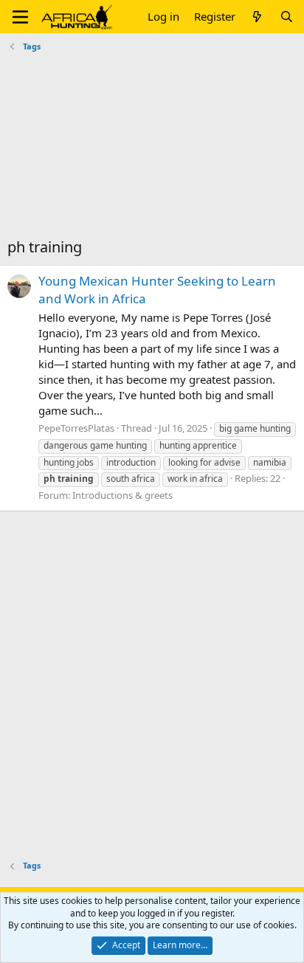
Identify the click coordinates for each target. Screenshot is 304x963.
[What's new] (257, 16)
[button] (20, 17)
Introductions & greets (122, 495)
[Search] (286, 16)
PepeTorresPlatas (76, 428)
